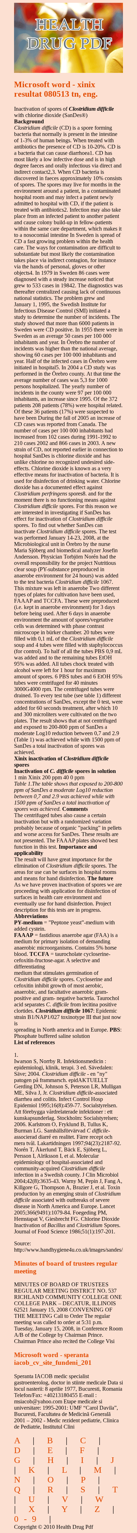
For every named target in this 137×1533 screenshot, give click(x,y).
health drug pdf (58, 33)
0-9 (28, 1519)
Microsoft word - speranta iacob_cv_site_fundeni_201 (53, 1358)
